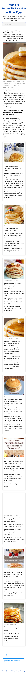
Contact (8, 671)
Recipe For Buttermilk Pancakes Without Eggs (14, 8)
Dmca (4, 671)
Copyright (23, 671)
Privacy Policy (15, 671)
